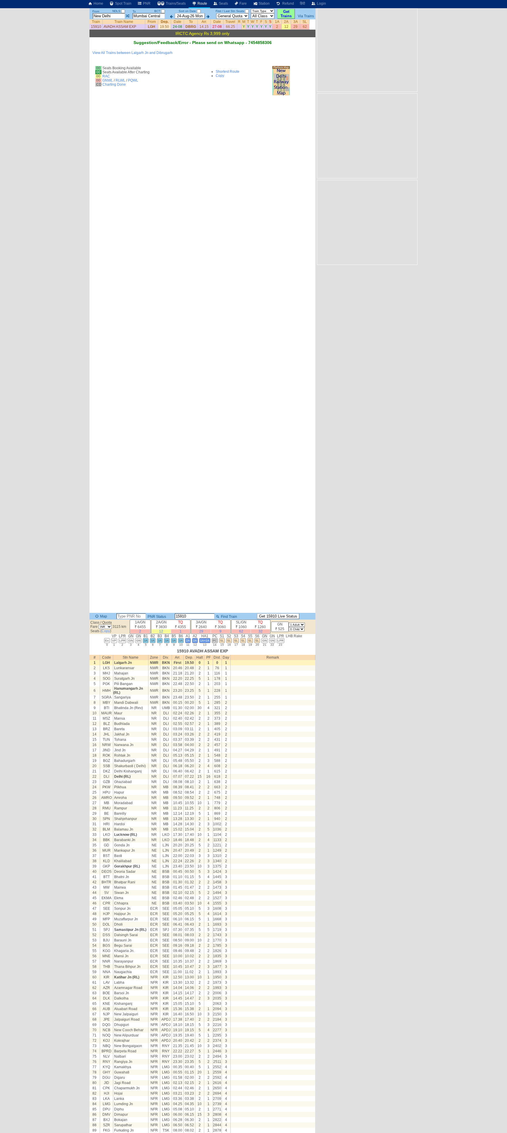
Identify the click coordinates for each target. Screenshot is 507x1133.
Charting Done (114, 84)
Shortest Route (227, 72)
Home (98, 3)
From (95, 11)
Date (177, 22)
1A (277, 22)
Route (202, 3)
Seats (223, 3)
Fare (243, 3)
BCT (157, 11)
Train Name (123, 22)
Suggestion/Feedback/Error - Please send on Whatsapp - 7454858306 (202, 42)
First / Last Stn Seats (230, 11)
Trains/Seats (175, 3)
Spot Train (122, 3)
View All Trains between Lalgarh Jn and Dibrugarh (132, 53)
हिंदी (302, 3)
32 (260, 631)
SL (304, 22)
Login (321, 3)
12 (286, 27)
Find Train (228, 617)
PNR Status (156, 617)
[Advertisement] (366, 50)
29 (295, 27)
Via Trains (306, 16)
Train (96, 22)
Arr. (204, 22)
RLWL (120, 80)
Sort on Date (187, 11)
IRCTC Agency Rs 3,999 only (202, 33)
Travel (230, 22)
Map (103, 616)
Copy (220, 76)
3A (295, 22)
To (134, 11)
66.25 (230, 27)
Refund (287, 3)
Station (264, 3)
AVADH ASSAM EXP (120, 27)
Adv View (305, 11)
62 (305, 27)
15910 (96, 27)
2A (286, 22)
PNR (146, 3)
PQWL (133, 80)
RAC (106, 76)
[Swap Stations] (127, 16)
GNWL (107, 80)
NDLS (116, 11)
